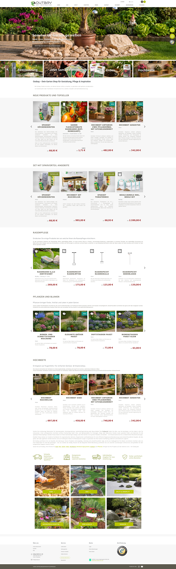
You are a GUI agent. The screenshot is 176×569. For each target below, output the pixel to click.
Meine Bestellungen (93, 549)
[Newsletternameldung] (172, 30)
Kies (67, 5)
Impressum (52, 566)
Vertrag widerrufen (65, 557)
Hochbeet (117, 5)
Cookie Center (36, 566)
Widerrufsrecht (64, 554)
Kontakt (34, 548)
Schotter (86, 5)
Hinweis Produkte (64, 551)
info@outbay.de (36, 559)
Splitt (76, 5)
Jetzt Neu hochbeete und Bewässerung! (48, 46)
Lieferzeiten (63, 546)
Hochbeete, (73, 446)
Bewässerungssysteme (83, 446)
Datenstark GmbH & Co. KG (97, 560)
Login (90, 546)
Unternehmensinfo (37, 546)
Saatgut (106, 5)
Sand (58, 5)
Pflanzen (141, 5)
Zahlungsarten (64, 549)
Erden (96, 5)
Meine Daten (91, 551)
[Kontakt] (172, 36)
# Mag (122, 2)
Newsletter (63, 560)
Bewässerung (129, 5)
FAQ (34, 550)
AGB (42, 566)
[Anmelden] (142, 2)
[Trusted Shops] (122, 550)
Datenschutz (46, 566)
